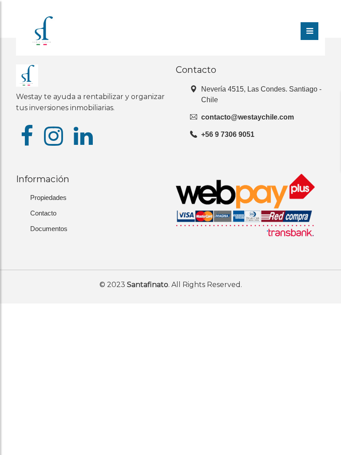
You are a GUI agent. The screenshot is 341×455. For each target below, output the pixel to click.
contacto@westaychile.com (247, 117)
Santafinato (147, 284)
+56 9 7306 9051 (227, 134)
